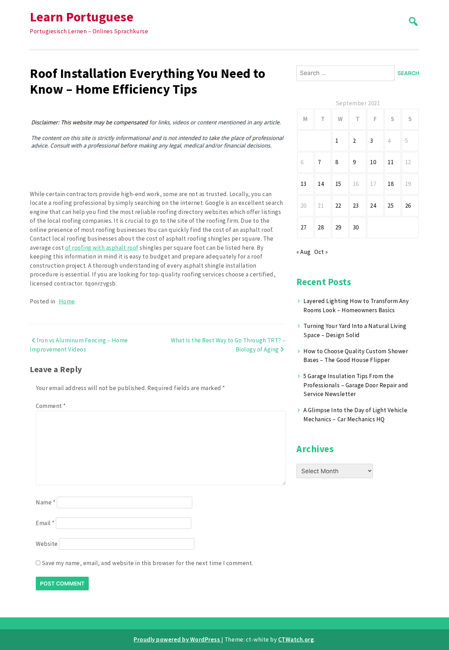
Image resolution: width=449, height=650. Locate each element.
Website (47, 544)
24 (373, 205)
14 (321, 184)
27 (304, 227)
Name (45, 502)
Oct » (321, 252)
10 (373, 162)
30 (356, 227)
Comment (51, 406)
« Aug (303, 252)
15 (338, 184)
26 (408, 205)
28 (321, 227)
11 (391, 162)
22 (338, 205)
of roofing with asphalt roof (102, 248)
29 (338, 227)
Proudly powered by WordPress (177, 639)
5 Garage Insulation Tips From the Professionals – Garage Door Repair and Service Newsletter (355, 385)
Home (67, 301)
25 (391, 205)
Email (45, 523)
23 (356, 205)
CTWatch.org (296, 639)
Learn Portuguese (81, 16)
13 (304, 184)
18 (391, 184)
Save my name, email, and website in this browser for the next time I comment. (147, 563)
